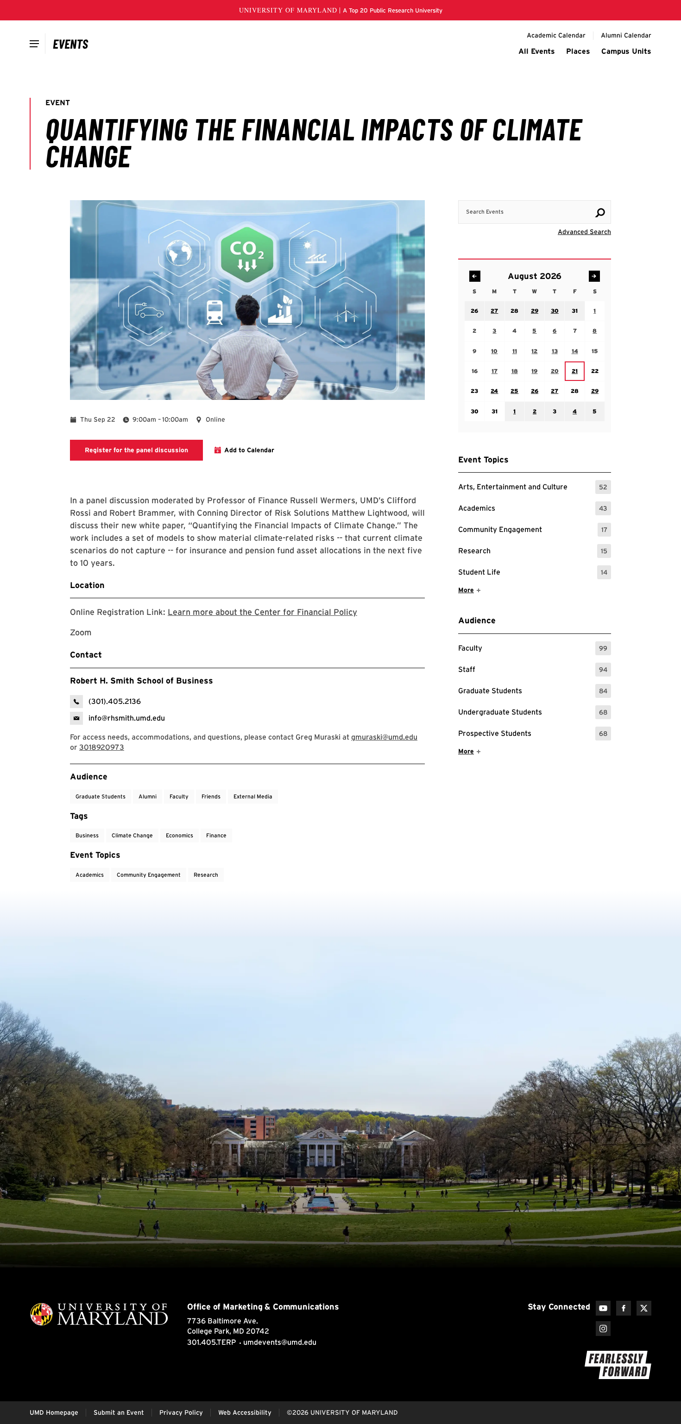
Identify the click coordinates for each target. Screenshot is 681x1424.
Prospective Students (532, 734)
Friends (211, 796)
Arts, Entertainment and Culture (532, 488)
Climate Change (132, 835)
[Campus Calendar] (70, 43)
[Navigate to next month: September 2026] (594, 276)
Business (87, 835)
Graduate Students (532, 692)
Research (532, 552)
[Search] (600, 212)
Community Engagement (532, 531)
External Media (252, 796)
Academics (532, 509)
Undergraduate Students (532, 713)
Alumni (148, 796)
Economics (179, 835)
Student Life (532, 573)
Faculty (532, 649)
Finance (216, 835)
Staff (532, 671)
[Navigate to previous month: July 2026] (474, 276)
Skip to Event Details (566, 191)
